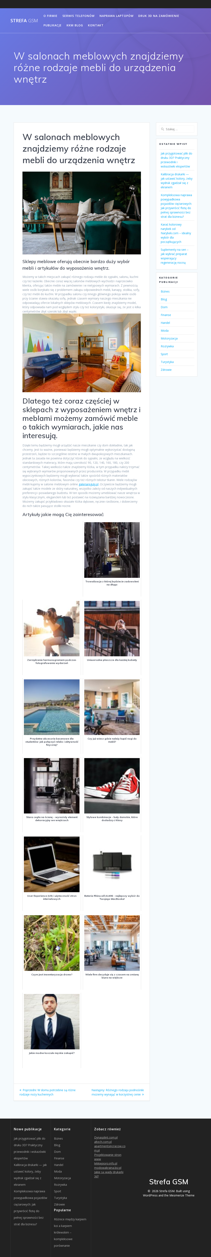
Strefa (24, 20)
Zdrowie (166, 370)
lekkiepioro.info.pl (105, 1163)
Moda (165, 330)
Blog (164, 299)
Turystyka (167, 362)
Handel (165, 323)
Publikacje (52, 25)
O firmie (50, 16)
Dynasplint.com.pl (106, 1137)
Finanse (166, 315)
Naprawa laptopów (117, 16)
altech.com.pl (103, 1142)
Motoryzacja (169, 338)
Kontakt (96, 25)
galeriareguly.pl (88, 484)
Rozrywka (167, 346)
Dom (164, 307)
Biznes (165, 291)
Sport (164, 354)
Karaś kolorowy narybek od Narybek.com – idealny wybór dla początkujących (176, 233)
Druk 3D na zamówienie (158, 16)
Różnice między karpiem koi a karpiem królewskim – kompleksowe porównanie (70, 1232)
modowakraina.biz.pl (107, 1168)
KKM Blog (75, 25)
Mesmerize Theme (182, 1195)
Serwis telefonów (78, 16)
